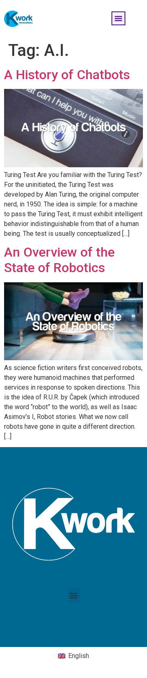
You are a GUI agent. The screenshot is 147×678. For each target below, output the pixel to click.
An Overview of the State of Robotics (59, 259)
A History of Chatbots (67, 74)
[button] (118, 18)
